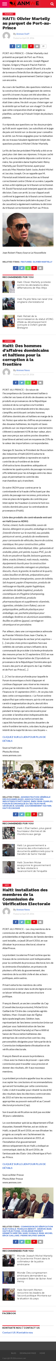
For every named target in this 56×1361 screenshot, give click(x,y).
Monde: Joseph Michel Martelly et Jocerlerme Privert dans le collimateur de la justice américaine (35, 1260)
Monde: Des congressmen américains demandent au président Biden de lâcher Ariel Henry (34, 1277)
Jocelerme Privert (32, 1231)
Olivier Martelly (42, 262)
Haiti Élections (11, 1231)
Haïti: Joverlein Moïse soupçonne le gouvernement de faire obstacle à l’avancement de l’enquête (34, 867)
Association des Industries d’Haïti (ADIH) (22, 800)
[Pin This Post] (31, 45)
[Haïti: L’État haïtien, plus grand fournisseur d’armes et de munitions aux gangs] (8, 833)
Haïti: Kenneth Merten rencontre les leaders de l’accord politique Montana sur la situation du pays (34, 1294)
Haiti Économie (11, 808)
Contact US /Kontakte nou (17, 1332)
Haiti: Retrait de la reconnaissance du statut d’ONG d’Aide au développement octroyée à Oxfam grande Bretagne (35, 322)
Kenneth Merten (12, 1233)
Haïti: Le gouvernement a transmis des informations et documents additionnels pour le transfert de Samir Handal (35, 849)
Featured (26, 262)
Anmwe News (23, 370)
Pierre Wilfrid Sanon (32, 1235)
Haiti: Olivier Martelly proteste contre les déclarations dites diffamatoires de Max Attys (34, 285)
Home (42, 1353)
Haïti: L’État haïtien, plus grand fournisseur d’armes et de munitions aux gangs (34, 831)
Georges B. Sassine (13, 806)
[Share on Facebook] (12, 45)
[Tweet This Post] (18, 45)
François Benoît (26, 1229)
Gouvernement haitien (38, 806)
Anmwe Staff (22, 34)
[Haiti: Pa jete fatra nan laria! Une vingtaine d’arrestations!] (8, 304)
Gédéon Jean (44, 1229)
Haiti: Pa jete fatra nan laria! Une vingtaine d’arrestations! (34, 300)
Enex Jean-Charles (41, 801)
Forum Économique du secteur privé (23, 804)
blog (13, 1353)
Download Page (28, 1353)
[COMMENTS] (43, 45)
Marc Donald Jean (33, 1233)
